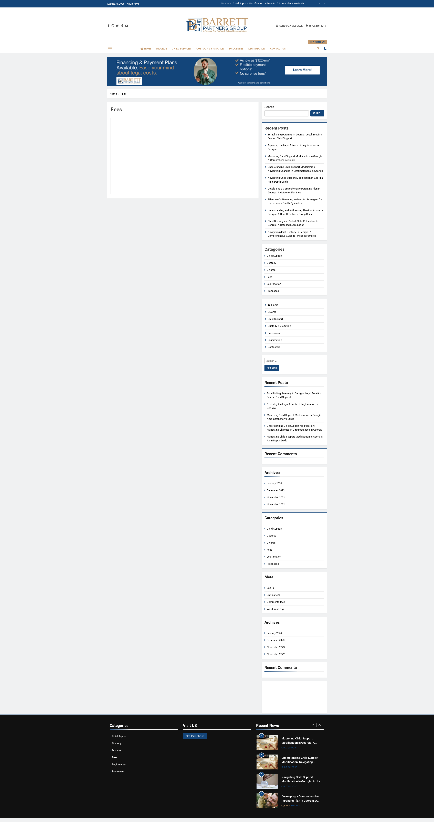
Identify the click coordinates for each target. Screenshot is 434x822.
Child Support (181, 48)
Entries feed (273, 595)
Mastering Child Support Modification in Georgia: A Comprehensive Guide (262, 3)
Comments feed (276, 601)
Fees (269, 277)
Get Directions (195, 736)
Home (147, 48)
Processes (236, 48)
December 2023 (275, 490)
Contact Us (278, 48)
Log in (270, 587)
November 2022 (276, 504)
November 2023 (276, 497)
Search (269, 107)
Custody (271, 262)
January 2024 (274, 483)
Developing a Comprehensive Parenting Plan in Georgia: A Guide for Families (300, 801)
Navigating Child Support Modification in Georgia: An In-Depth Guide (300, 781)
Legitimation (256, 48)
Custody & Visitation (210, 48)
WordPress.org (275, 609)
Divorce (161, 48)
